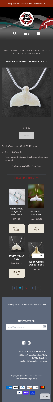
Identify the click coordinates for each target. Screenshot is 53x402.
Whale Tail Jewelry (38, 50)
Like (14, 288)
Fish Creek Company (33, 375)
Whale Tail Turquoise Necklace (16, 212)
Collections (18, 50)
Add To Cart (16, 228)
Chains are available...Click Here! (27, 166)
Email (38, 288)
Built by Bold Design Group (26, 378)
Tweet (20, 288)
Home (6, 50)
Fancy (32, 288)
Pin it (26, 288)
